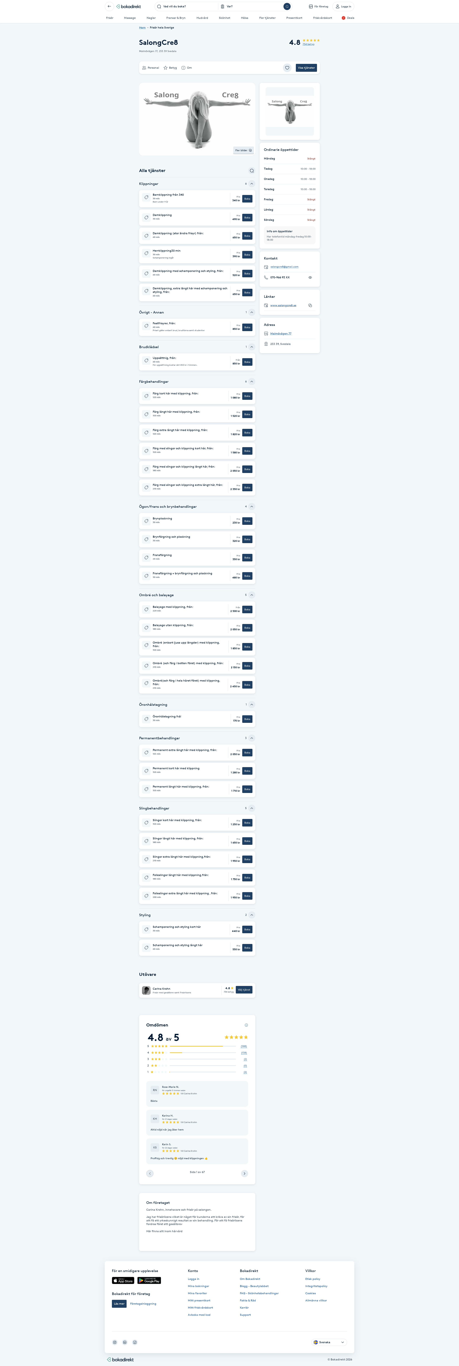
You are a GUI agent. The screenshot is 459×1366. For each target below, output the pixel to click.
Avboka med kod (199, 1314)
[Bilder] (290, 111)
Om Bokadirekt (250, 1279)
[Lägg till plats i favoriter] (287, 67)
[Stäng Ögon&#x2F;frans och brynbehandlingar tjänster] (251, 506)
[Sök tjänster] (251, 170)
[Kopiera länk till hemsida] (310, 305)
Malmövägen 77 (280, 333)
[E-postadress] (291, 266)
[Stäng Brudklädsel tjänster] (251, 346)
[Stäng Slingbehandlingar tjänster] (251, 808)
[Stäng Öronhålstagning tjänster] (251, 704)
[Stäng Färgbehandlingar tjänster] (251, 381)
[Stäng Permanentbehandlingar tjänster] (251, 738)
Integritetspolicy (316, 1286)
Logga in (193, 1279)
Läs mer (119, 1303)
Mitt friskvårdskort (200, 1307)
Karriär (244, 1307)
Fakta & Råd (248, 1300)
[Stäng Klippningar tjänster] (251, 183)
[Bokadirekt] (128, 6)
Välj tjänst (244, 989)
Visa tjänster (306, 67)
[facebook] (135, 1342)
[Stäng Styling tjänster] (251, 914)
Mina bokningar (198, 1286)
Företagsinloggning (143, 1303)
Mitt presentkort (199, 1300)
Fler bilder (241, 150)
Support (245, 1314)
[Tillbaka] (109, 6)
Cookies (310, 1293)
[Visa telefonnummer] (310, 277)
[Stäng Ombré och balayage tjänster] (251, 595)
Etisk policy (312, 1279)
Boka (247, 198)
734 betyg (308, 44)
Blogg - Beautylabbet (254, 1286)
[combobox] (186, 6)
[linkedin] (125, 1342)
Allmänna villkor (316, 1300)
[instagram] (115, 1342)
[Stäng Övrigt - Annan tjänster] (251, 312)
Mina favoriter (197, 1293)
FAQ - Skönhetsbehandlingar (259, 1293)
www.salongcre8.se (283, 305)
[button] (197, 198)
